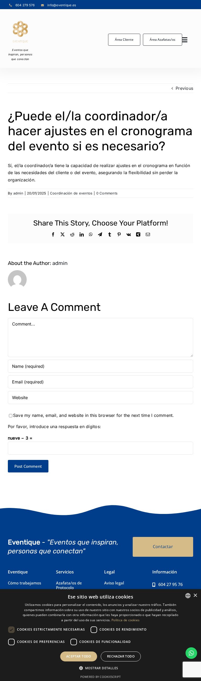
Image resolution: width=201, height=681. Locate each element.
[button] (100, 668)
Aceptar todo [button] (78, 656)
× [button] (195, 595)
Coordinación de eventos (71, 193)
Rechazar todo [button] (121, 656)
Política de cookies (125, 620)
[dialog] (100, 635)
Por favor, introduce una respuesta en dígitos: (54, 426)
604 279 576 (25, 5)
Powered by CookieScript (100, 677)
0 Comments (107, 193)
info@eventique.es (61, 5)
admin (18, 193)
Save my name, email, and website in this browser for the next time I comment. (93, 415)
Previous (184, 88)
